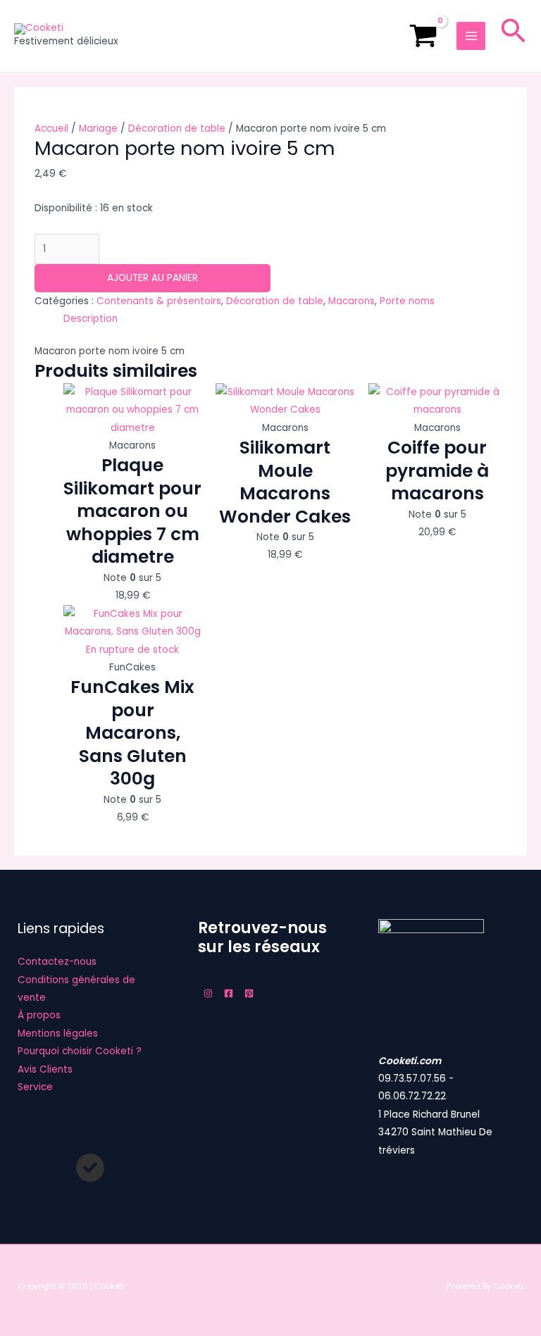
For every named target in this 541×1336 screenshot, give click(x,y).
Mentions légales (58, 1033)
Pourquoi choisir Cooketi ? (80, 1051)
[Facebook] (228, 993)
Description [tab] (90, 318)
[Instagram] (208, 993)
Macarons (351, 301)
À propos (39, 1015)
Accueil (51, 128)
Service (35, 1087)
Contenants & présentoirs (159, 301)
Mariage (98, 128)
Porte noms (407, 301)
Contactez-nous (57, 961)
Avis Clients (45, 1069)
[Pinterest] (249, 993)
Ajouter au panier (152, 278)
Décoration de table (176, 128)
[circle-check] (90, 1167)
